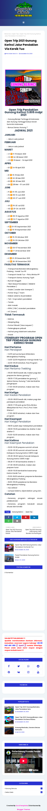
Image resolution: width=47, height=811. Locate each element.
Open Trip (15, 34)
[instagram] (28, 672)
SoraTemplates (22, 806)
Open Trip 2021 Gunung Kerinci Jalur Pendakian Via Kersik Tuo (28, 546)
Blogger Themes (23, 809)
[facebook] (9, 666)
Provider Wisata (12, 53)
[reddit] (38, 666)
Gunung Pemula (23, 788)
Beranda (8, 34)
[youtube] (38, 672)
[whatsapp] (28, 666)
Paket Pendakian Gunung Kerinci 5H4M (27, 556)
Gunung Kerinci (17, 512)
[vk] (18, 672)
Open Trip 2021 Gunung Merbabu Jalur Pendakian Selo (27, 708)
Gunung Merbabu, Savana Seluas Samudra (27, 728)
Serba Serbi (23, 792)
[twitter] (18, 666)
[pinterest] (9, 672)
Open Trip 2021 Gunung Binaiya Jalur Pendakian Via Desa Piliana (28, 718)
